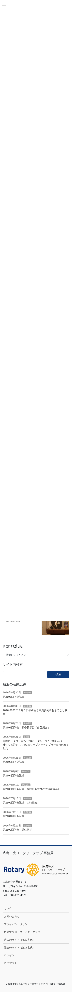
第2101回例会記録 (13, 816)
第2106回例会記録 (13, 696)
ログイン (9, 955)
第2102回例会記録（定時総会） (21, 802)
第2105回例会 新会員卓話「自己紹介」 (26, 727)
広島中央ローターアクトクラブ (22, 931)
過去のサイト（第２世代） (19, 947)
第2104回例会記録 (13, 775)
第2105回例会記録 (13, 761)
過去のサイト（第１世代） (19, 939)
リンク (8, 908)
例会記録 (27, 693)
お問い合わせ (12, 916)
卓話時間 (27, 723)
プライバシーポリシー (17, 924)
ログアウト (10, 963)
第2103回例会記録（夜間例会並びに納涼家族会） (31, 789)
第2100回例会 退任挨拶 (17, 829)
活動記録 (27, 706)
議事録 (26, 737)
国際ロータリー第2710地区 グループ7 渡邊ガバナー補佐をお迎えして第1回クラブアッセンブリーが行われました (36, 745)
